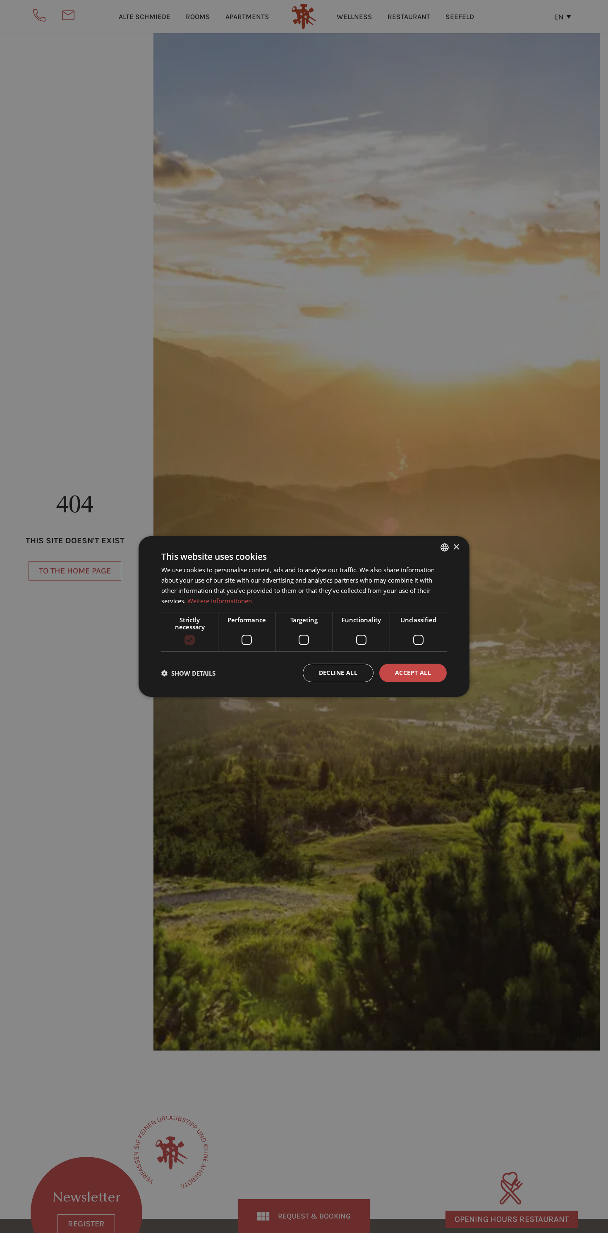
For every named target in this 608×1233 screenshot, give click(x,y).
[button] (188, 673)
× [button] (456, 547)
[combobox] (444, 547)
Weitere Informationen (219, 601)
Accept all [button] (413, 672)
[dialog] (304, 616)
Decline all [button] (338, 672)
